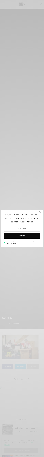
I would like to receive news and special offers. (20, 242)
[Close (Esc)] (40, 213)
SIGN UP (22, 236)
